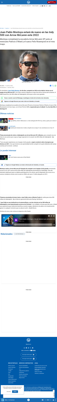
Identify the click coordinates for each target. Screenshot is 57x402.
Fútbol (9, 155)
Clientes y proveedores (23, 374)
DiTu (9, 374)
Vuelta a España (35, 5)
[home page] (28, 2)
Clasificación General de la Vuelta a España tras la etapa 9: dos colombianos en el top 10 (32, 128)
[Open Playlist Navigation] (55, 400)
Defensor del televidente (24, 367)
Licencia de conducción (26, 5)
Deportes (7, 28)
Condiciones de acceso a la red (41, 365)
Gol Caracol (10, 369)
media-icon (28, 400)
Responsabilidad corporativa (40, 367)
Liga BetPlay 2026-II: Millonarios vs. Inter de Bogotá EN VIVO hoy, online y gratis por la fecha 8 (33, 120)
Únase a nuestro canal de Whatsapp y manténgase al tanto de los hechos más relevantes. (26, 98)
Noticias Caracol (11, 365)
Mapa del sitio (22, 377)
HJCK (9, 372)
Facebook (50, 86)
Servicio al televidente (23, 365)
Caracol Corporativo (12, 381)
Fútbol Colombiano (17, 118)
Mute (42, 400)
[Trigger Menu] (2, 2)
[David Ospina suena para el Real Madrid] (4, 157)
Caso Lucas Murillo (16, 5)
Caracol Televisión (11, 367)
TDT (20, 369)
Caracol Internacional (12, 379)
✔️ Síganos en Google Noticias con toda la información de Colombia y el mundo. (24, 165)
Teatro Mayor (10, 377)
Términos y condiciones (39, 373)
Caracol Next (10, 382)
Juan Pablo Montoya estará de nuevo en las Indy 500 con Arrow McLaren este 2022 (26, 28)
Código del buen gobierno (24, 370)
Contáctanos (21, 372)
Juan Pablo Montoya (14, 90)
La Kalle (9, 370)
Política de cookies (38, 371)
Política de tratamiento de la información (40, 369)
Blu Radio (2, 28)
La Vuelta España (11, 126)
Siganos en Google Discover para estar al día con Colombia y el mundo (21, 101)
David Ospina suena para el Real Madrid (20, 157)
